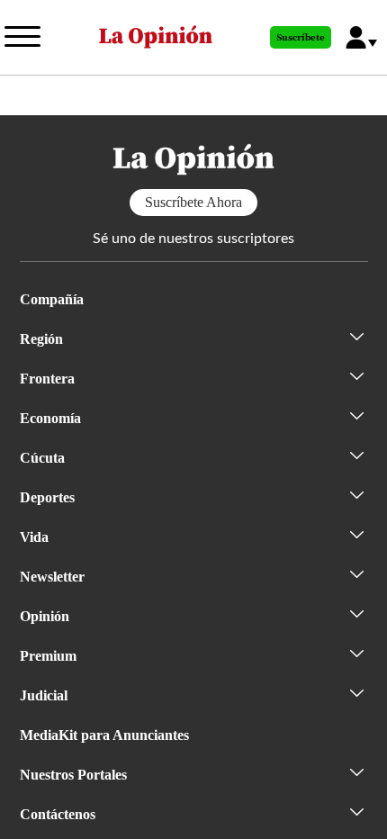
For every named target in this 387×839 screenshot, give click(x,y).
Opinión (44, 616)
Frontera (47, 378)
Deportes (47, 497)
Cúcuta (42, 457)
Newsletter (52, 576)
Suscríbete (300, 37)
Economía (50, 418)
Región (41, 339)
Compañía (52, 299)
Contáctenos (57, 814)
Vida (34, 537)
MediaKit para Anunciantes (104, 735)
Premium (48, 655)
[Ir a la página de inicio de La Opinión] (156, 37)
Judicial (44, 695)
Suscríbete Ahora (193, 202)
